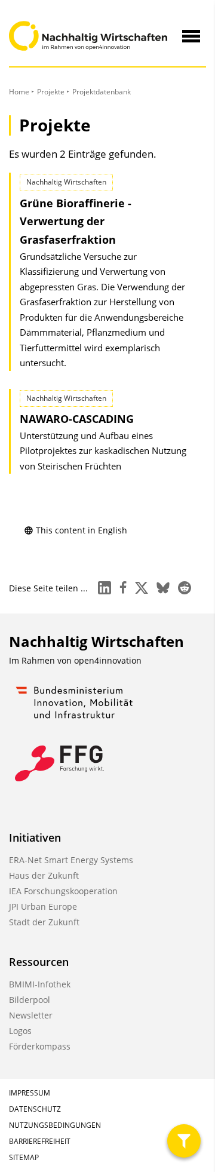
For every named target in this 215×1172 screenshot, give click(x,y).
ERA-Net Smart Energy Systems (71, 860)
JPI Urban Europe (43, 906)
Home (19, 92)
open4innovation (108, 660)
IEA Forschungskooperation (63, 891)
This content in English (81, 530)
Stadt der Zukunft (44, 922)
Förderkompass (39, 1046)
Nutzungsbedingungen (55, 1125)
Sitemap (24, 1157)
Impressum (29, 1093)
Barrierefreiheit (39, 1141)
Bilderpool (29, 999)
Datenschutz (35, 1109)
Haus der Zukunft (44, 875)
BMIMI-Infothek (39, 984)
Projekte (50, 92)
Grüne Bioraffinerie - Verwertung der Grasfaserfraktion (75, 221)
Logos (20, 1030)
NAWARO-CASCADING (77, 419)
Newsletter (31, 1015)
